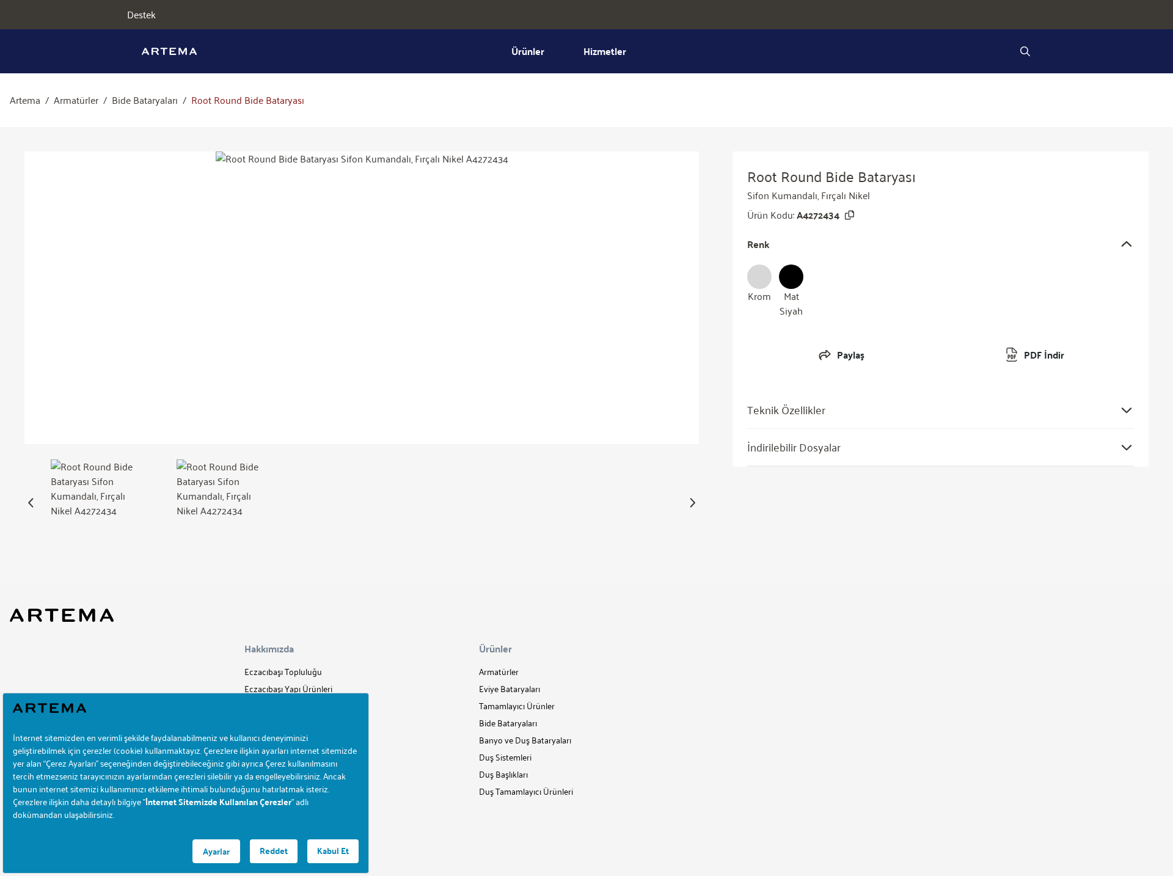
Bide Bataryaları (145, 100)
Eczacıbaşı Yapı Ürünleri (288, 688)
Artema (25, 100)
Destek (141, 14)
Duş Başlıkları (503, 774)
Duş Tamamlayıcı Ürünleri (526, 791)
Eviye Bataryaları (509, 688)
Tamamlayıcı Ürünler (517, 706)
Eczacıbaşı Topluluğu (283, 671)
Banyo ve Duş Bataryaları (525, 740)
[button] (31, 502)
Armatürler (76, 100)
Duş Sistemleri (505, 757)
